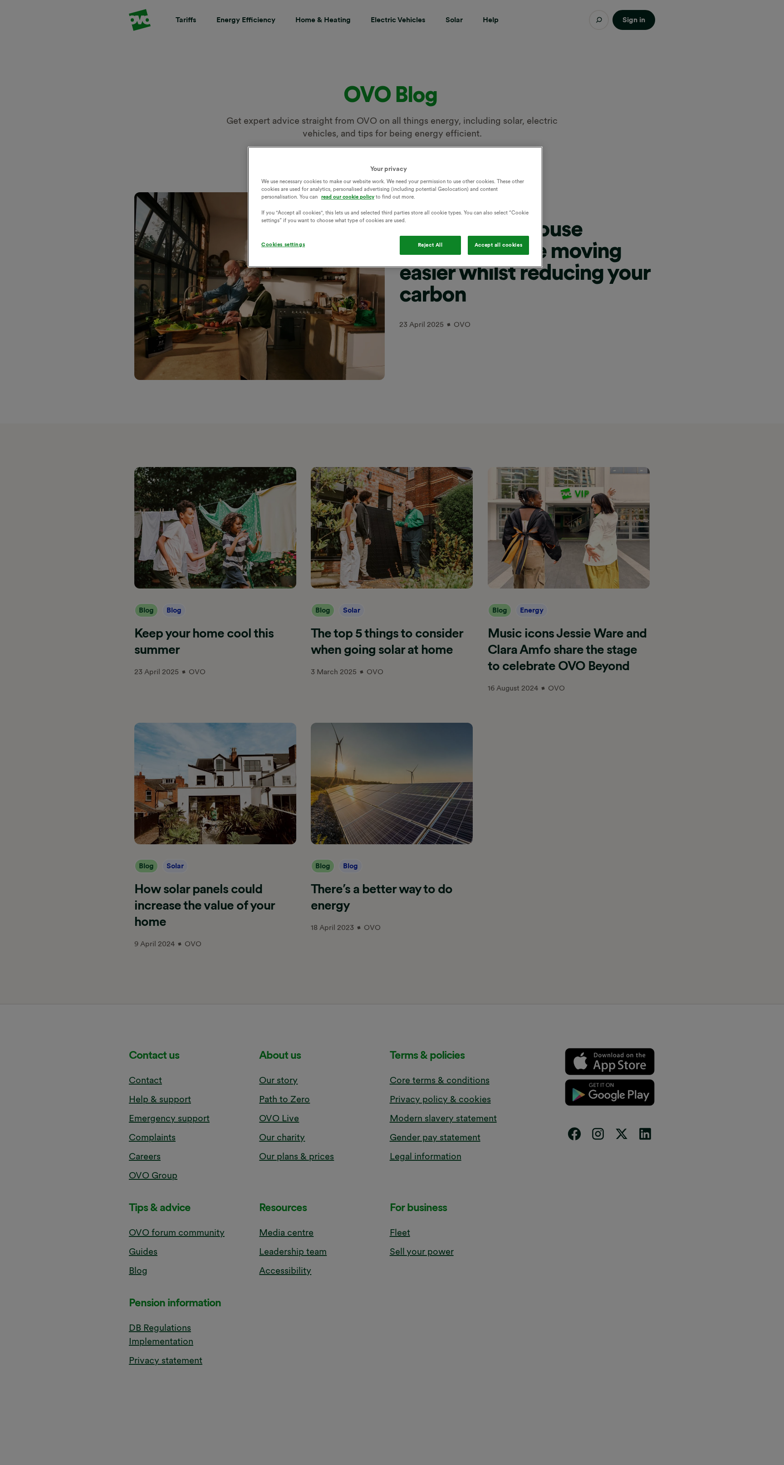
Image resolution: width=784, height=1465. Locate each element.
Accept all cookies (498, 245)
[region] (395, 207)
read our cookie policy (347, 197)
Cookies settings (283, 244)
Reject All (430, 245)
